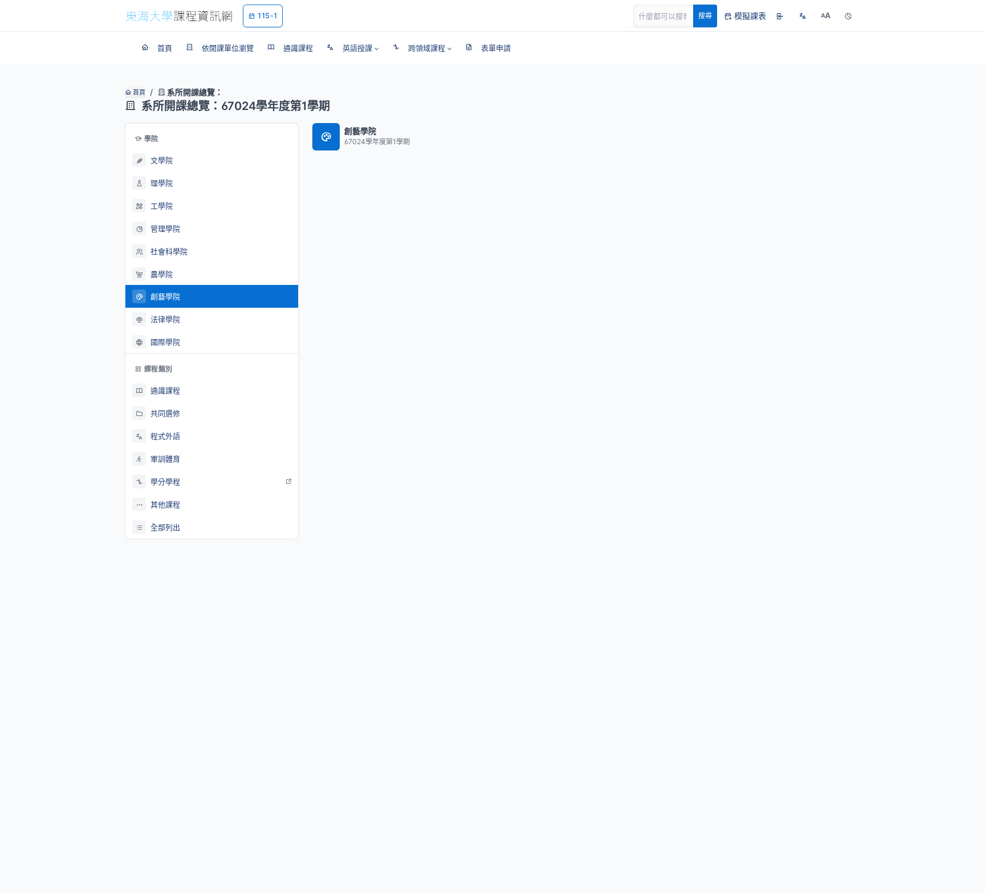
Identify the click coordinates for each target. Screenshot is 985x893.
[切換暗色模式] (848, 16)
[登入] (779, 16)
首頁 (138, 92)
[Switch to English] (802, 16)
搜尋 (705, 15)
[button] (352, 47)
